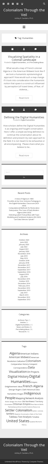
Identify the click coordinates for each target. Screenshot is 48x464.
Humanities (12, 393)
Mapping (20, 398)
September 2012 (24, 299)
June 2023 (24, 242)
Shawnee (17, 414)
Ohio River (18, 401)
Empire (34, 382)
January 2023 (24, 244)
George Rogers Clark (17, 389)
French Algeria (33, 386)
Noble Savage (9, 401)
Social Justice (25, 414)
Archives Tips (23, 320)
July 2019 (24, 256)
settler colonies (38, 411)
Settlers (10, 413)
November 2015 (24, 279)
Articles (23, 322)
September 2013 (24, 290)
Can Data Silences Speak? (24, 219)
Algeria (14, 353)
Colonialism (33, 361)
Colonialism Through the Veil (24, 12)
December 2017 (24, 265)
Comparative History (20, 364)
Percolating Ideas (37, 62)
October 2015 (24, 281)
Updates (32, 422)
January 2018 (24, 263)
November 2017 (24, 267)
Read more (25, 98)
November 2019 (24, 254)
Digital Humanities (19, 62)
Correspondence (20, 367)
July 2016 (24, 276)
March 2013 (24, 295)
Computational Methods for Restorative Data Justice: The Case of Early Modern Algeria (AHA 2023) (24, 210)
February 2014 (24, 286)
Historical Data (33, 389)
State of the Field (36, 414)
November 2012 (24, 297)
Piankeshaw (12, 407)
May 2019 (24, 258)
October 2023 (24, 240)
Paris (32, 404)
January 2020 (24, 251)
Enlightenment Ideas (13, 386)
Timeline (35, 417)
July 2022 (24, 247)
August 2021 (24, 249)
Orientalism (9, 404)
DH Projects (33, 371)
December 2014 (24, 283)
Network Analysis (34, 398)
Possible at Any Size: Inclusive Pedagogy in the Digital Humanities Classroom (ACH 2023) (24, 203)
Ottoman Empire (22, 404)
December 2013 (24, 288)
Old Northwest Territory (32, 401)
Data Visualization (22, 369)
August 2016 (24, 274)
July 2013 (24, 292)
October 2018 (24, 260)
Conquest (33, 364)
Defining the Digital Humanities (24, 117)
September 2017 (24, 270)
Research (22, 331)
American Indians (29, 353)
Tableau (13, 416)
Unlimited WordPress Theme (16, 461)
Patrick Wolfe (38, 404)
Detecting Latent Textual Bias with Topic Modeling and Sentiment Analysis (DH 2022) (24, 216)
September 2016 (24, 272)
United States (17, 420)
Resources (36, 407)
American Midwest (20, 357)
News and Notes (23, 327)
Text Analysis (25, 416)
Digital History (18, 376)
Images (20, 393)
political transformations (24, 407)
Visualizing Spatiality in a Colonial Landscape (24, 58)
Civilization (21, 361)
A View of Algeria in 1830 (24, 199)
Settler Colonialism (18, 410)
